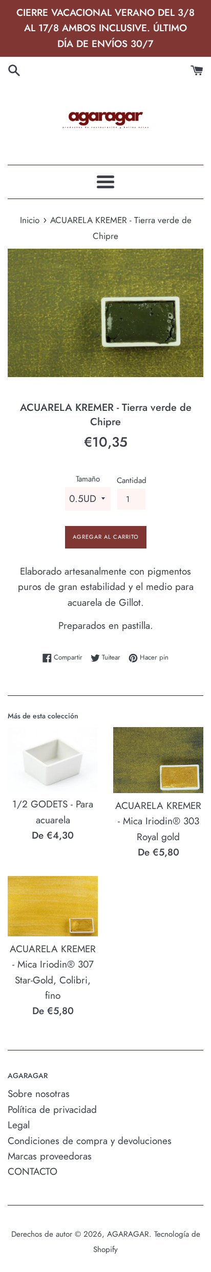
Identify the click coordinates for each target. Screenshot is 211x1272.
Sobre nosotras (39, 1094)
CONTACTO (32, 1171)
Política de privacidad (52, 1109)
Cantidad (131, 480)
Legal (19, 1125)
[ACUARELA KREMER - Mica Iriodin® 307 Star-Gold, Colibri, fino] (53, 906)
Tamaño (88, 479)
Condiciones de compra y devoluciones (90, 1141)
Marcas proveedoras (50, 1156)
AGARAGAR (128, 1234)
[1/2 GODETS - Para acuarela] (53, 759)
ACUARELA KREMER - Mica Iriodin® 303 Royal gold (158, 821)
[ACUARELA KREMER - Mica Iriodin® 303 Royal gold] (158, 760)
